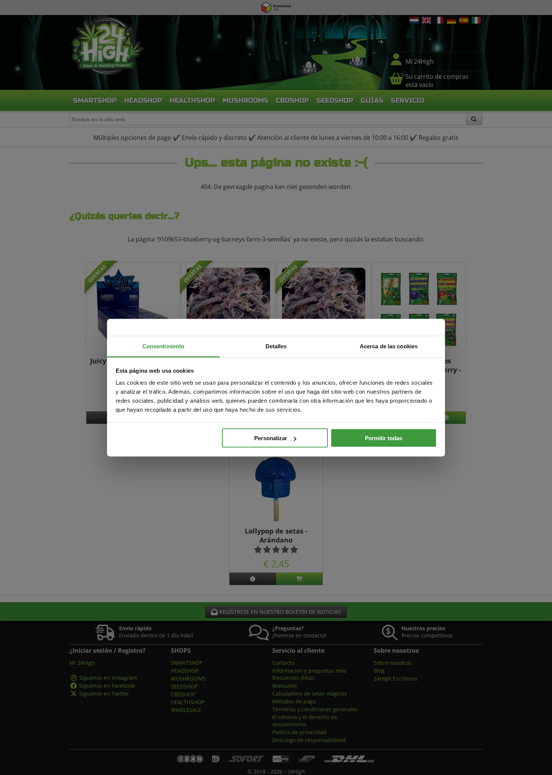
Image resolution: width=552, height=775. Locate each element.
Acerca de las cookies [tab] (389, 346)
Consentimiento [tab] (163, 346)
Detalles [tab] (276, 346)
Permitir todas (383, 438)
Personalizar (270, 438)
